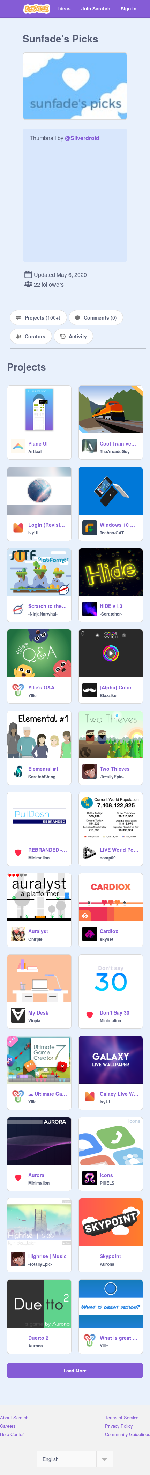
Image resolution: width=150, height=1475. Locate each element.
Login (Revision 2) (47, 524)
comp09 (108, 858)
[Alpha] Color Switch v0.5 (119, 687)
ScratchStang (41, 776)
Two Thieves (115, 768)
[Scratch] (37, 8)
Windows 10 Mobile (119, 524)
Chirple (35, 939)
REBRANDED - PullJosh (47, 849)
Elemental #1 (43, 768)
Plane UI (38, 443)
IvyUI (33, 532)
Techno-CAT (112, 532)
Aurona (107, 1264)
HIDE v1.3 (111, 605)
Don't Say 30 (114, 1012)
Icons (106, 1174)
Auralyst (38, 930)
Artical (35, 451)
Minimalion (39, 858)
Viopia (34, 1020)
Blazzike (108, 695)
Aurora (36, 1174)
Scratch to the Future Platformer (47, 605)
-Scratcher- (111, 614)
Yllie (32, 695)
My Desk (38, 1012)
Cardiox (109, 930)
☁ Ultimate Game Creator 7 (47, 1093)
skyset (106, 939)
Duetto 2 (38, 1337)
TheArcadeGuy (115, 451)
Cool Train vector (119, 443)
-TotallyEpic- (112, 776)
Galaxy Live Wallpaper (119, 1093)
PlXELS (107, 1183)
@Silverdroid (82, 138)
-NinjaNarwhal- (43, 614)
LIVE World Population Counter (119, 849)
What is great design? (119, 1337)
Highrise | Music (47, 1256)
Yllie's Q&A (41, 687)
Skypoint (110, 1256)
